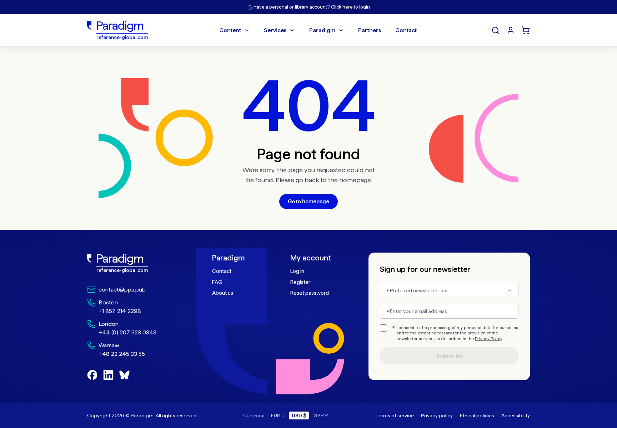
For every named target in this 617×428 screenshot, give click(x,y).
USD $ (299, 415)
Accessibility (515, 415)
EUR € (278, 415)
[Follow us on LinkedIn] (108, 375)
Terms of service (395, 415)
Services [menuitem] (275, 30)
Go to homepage (308, 201)
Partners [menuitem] (369, 30)
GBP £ (320, 415)
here (347, 7)
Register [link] (300, 282)
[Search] (495, 30)
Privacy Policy (488, 338)
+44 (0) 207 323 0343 (127, 332)
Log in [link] (297, 271)
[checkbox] (383, 328)
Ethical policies (477, 415)
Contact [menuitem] (406, 30)
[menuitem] (510, 30)
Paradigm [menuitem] (322, 30)
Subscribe (449, 356)
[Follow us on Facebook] (92, 375)
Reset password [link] (309, 293)
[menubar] (318, 30)
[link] (134, 263)
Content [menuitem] (230, 30)
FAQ (217, 282)
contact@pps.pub (122, 289)
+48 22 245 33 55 (122, 353)
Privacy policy (437, 415)
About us (222, 293)
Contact (221, 271)
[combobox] (449, 290)
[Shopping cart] (525, 30)
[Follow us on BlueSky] (124, 375)
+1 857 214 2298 (120, 311)
